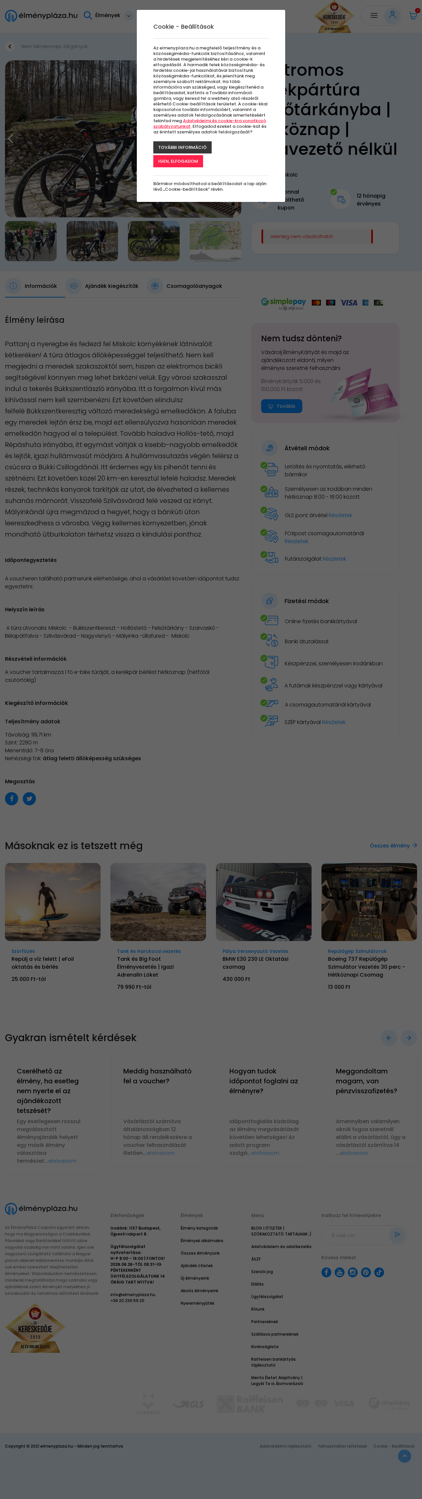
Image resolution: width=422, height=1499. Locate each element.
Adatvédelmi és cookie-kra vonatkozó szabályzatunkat (209, 123)
